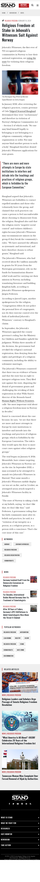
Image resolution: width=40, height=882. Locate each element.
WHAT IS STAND (6, 817)
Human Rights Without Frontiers (18, 401)
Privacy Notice (8, 859)
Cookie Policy (18, 859)
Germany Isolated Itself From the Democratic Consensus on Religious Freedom (16, 583)
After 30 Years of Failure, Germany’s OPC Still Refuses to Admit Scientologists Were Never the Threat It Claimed (16, 613)
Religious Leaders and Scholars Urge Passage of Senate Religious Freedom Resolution (19, 701)
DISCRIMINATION (8, 656)
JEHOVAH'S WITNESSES (22, 544)
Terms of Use (27, 859)
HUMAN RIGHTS (9, 560)
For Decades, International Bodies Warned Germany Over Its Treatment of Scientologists (16, 597)
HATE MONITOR (6, 834)
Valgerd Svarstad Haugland (22, 111)
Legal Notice (35, 859)
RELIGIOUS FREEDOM (11, 20)
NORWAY (6, 544)
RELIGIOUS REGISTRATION (11, 555)
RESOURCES (5, 828)
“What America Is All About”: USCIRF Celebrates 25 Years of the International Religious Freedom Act (19, 740)
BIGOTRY (17, 638)
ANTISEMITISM (24, 632)
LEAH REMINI (7, 638)
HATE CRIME (20, 650)
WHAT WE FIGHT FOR (8, 823)
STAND (22, 644)
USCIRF (27, 638)
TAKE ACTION (6, 845)
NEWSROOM (5, 839)
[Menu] (37, 5)
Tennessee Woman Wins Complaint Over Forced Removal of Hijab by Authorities (20, 777)
